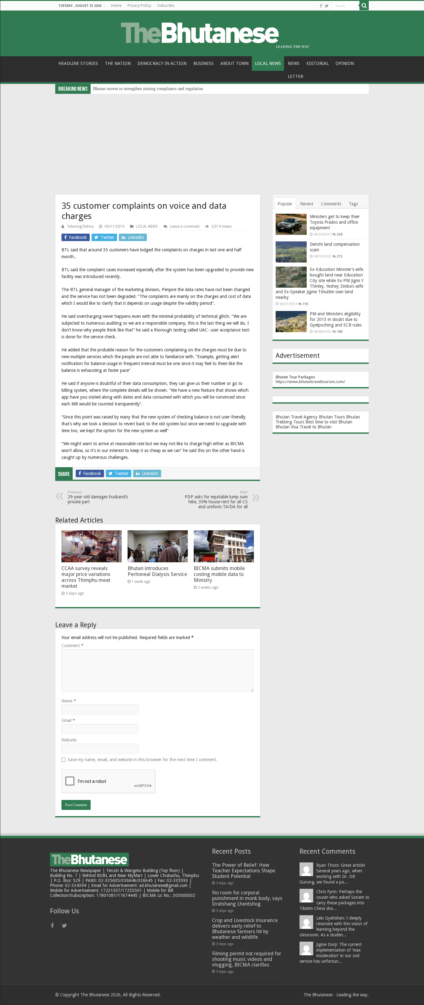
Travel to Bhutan (316, 426)
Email (68, 720)
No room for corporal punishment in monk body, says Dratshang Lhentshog (247, 898)
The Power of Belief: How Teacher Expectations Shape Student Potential (243, 870)
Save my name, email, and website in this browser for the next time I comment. (142, 759)
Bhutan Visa (287, 426)
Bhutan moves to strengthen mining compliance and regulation (148, 88)
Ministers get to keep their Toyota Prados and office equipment (335, 222)
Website (68, 740)
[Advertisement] (212, 140)
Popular (284, 203)
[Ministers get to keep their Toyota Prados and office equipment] (291, 224)
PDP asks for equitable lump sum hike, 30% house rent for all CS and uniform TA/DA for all (216, 499)
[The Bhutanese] (212, 32)
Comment (72, 645)
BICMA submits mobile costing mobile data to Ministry (219, 574)
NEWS (294, 63)
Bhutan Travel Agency (297, 416)
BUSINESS (203, 63)
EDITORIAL (317, 63)
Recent (306, 203)
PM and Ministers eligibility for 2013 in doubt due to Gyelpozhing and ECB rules (336, 319)
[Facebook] (321, 6)
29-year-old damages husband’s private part (98, 497)
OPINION (345, 63)
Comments (331, 203)
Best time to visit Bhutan (328, 421)
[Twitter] (326, 6)
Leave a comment (185, 226)
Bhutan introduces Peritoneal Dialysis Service (157, 571)
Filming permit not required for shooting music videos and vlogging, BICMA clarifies (246, 959)
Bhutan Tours (332, 416)
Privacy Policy (139, 5)
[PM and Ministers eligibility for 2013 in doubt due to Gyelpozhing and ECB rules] (291, 321)
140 (339, 332)
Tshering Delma (80, 226)
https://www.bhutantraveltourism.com (310, 381)
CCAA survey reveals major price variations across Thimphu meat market (86, 577)
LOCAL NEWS (268, 63)
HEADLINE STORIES (78, 63)
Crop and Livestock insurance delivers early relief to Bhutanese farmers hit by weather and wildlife (245, 928)
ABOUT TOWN (234, 63)
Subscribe (165, 5)
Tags (353, 203)
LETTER (295, 76)
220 (339, 234)
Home (116, 5)
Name (68, 700)
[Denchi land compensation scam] (291, 252)
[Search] (364, 5)
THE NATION (118, 63)
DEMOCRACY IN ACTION (162, 63)
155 (305, 304)
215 (339, 256)
